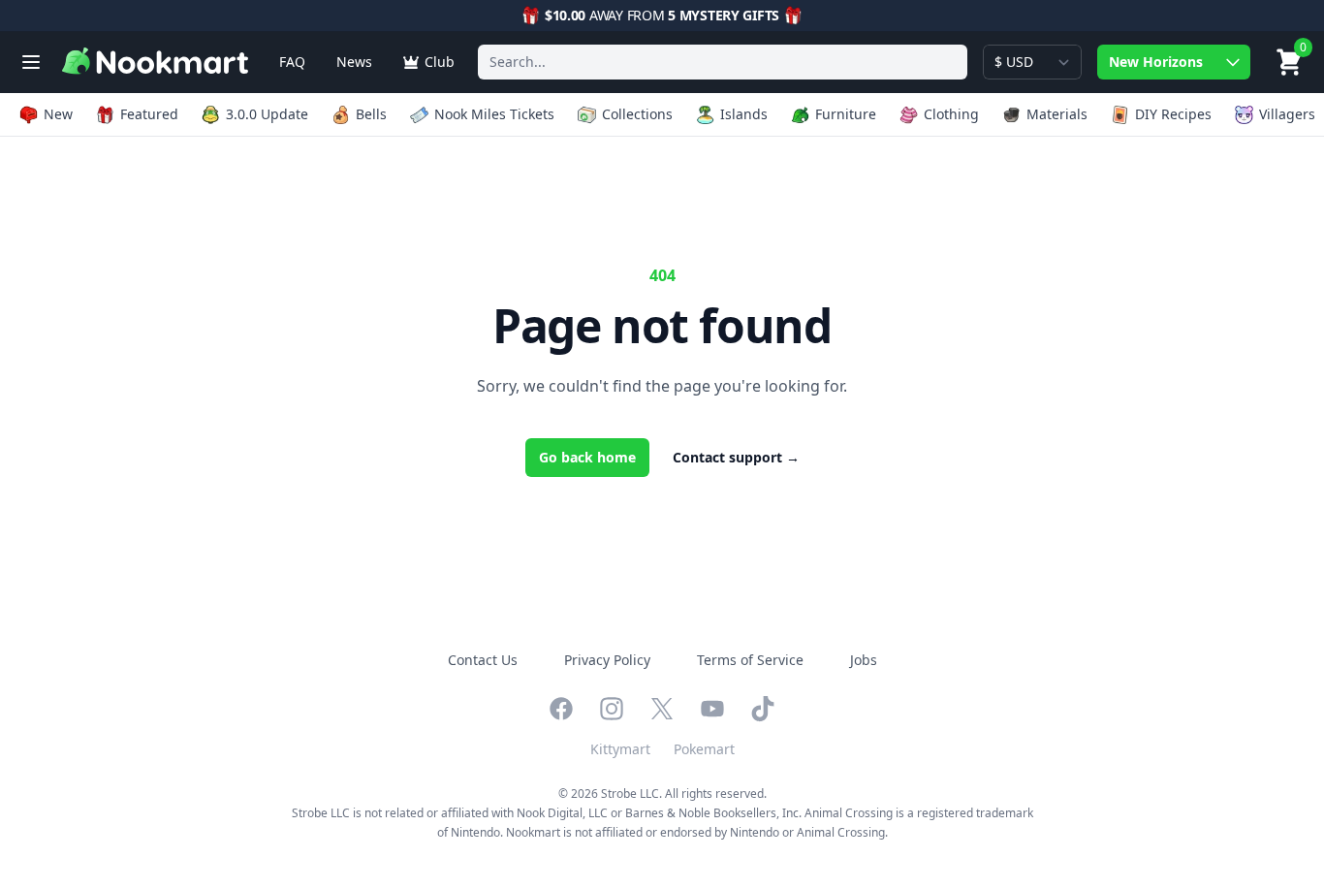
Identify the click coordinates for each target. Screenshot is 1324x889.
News (354, 61)
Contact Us (483, 660)
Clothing (951, 114)
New (58, 114)
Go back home (587, 457)
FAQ (292, 61)
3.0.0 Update (267, 114)
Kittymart (620, 749)
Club (440, 61)
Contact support (736, 457)
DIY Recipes (1173, 114)
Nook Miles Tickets (494, 114)
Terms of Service (750, 660)
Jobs (863, 660)
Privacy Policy (607, 660)
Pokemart (704, 749)
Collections (637, 114)
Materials (1057, 114)
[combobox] (722, 62)
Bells (371, 114)
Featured (149, 114)
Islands (744, 114)
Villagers (1287, 114)
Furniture (845, 114)
